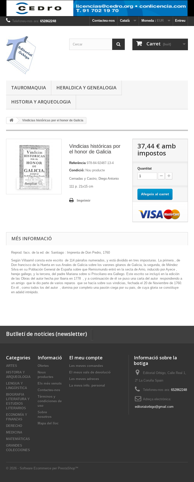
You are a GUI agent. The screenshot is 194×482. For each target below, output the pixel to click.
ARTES (11, 366)
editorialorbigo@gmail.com (154, 407)
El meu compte (86, 358)
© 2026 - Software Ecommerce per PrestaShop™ (42, 468)
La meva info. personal (87, 385)
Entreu (180, 20)
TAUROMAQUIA (28, 88)
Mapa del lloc (48, 423)
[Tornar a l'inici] (11, 120)
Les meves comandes (86, 366)
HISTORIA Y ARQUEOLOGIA (41, 102)
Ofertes (43, 366)
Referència (77, 163)
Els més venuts (50, 383)
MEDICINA (14, 432)
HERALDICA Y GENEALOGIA (86, 88)
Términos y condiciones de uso (50, 401)
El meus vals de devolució (90, 372)
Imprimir (83, 200)
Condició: (76, 170)
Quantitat (144, 168)
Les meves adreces (84, 379)
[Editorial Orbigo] (34, 55)
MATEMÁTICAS (18, 439)
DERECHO (14, 426)
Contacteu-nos (103, 20)
